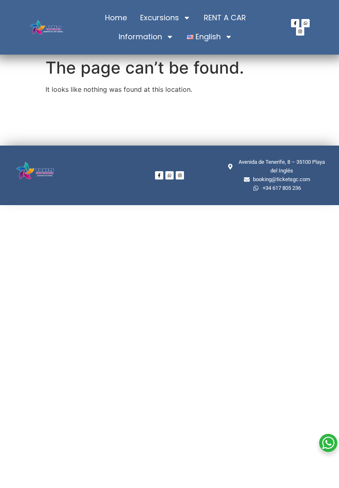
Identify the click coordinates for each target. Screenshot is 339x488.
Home (116, 17)
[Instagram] (300, 31)
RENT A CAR (225, 17)
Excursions (159, 17)
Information (140, 36)
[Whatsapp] (305, 23)
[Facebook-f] (295, 23)
